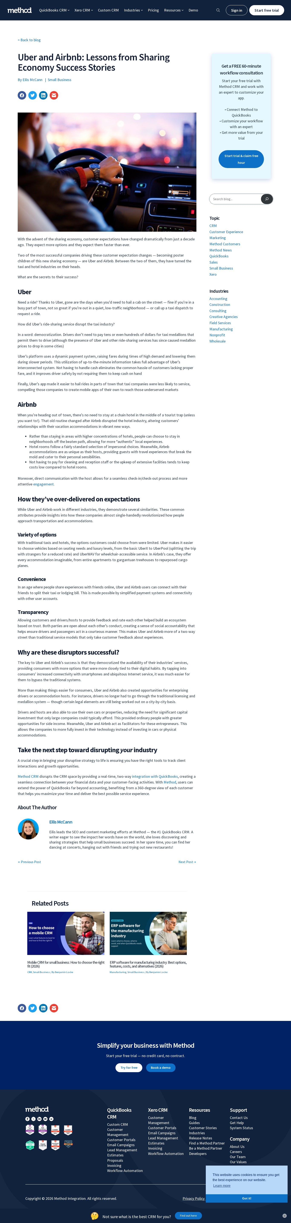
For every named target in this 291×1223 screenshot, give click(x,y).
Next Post (187, 862)
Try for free (129, 1067)
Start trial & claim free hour (241, 159)
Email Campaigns (121, 1144)
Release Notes (200, 1138)
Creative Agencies (223, 316)
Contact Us (239, 1117)
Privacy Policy (194, 1198)
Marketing (217, 237)
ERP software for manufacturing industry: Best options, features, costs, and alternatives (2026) (148, 964)
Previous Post (29, 862)
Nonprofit (217, 335)
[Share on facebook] (22, 95)
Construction (219, 304)
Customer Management (117, 1132)
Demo (193, 10)
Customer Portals (121, 1139)
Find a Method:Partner (207, 1143)
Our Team (238, 1156)
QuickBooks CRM (53, 10)
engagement (43, 484)
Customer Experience (226, 231)
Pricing (153, 10)
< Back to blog (29, 39)
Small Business (59, 79)
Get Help (237, 1122)
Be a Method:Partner (205, 1148)
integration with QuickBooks (155, 776)
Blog (192, 1117)
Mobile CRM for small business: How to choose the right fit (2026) (65, 964)
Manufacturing (118, 972)
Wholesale (217, 341)
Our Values (238, 1161)
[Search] (267, 199)
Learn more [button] (221, 1185)
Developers (198, 1153)
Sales (213, 262)
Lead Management (122, 1149)
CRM (29, 972)
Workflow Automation (125, 1170)
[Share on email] (54, 95)
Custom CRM (108, 10)
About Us (237, 1146)
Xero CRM (82, 10)
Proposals (115, 1160)
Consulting (217, 310)
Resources (172, 10)
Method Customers (224, 243)
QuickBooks (219, 256)
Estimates (115, 1155)
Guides (194, 1122)
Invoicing (114, 1165)
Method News (220, 250)
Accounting (218, 298)
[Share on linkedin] (43, 95)
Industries (132, 10)
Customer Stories (203, 1127)
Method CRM (28, 776)
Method (170, 782)
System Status (241, 1127)
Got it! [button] (246, 1198)
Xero (213, 274)
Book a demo (161, 1067)
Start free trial (267, 10)
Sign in (236, 10)
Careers (236, 1151)
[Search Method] (218, 10)
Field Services (220, 322)
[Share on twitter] (32, 95)
